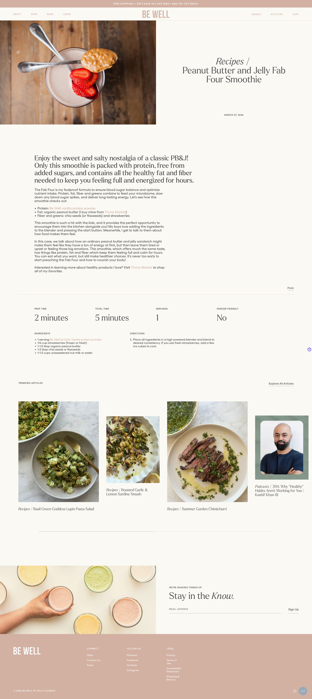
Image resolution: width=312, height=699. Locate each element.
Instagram (133, 670)
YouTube (132, 665)
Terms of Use (171, 662)
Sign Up (293, 609)
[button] (17, 13)
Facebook (133, 660)
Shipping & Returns (173, 678)
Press (90, 665)
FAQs (90, 655)
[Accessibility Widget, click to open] (309, 349)
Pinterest (132, 655)
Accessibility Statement (173, 670)
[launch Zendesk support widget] (303, 691)
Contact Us (93, 660)
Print (290, 288)
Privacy (170, 655)
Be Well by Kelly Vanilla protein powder (76, 339)
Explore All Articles (281, 383)
